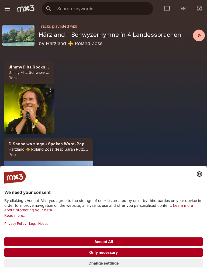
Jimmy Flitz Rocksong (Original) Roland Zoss (54, 67)
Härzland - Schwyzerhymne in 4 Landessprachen (110, 34)
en (183, 8)
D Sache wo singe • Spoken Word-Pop (46, 144)
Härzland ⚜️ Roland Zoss (74, 43)
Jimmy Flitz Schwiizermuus (32, 72)
